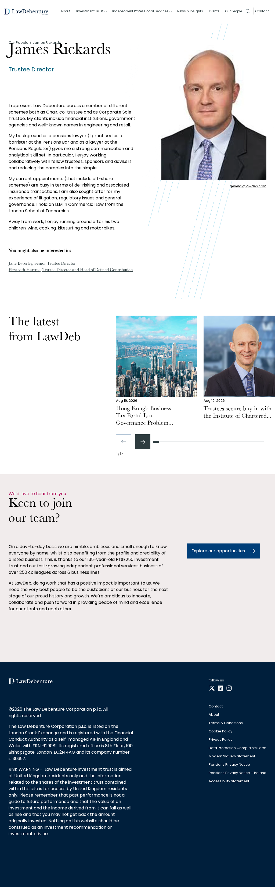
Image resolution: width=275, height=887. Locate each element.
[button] (247, 11)
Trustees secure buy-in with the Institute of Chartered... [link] (238, 412)
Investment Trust (89, 11)
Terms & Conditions (226, 723)
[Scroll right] (142, 441)
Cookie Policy (220, 731)
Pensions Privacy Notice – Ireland (237, 773)
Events (214, 11)
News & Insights (190, 11)
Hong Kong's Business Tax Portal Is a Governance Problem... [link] (144, 416)
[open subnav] (105, 12)
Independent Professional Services (140, 11)
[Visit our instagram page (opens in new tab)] (229, 688)
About (65, 11)
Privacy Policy (220, 740)
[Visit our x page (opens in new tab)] (212, 688)
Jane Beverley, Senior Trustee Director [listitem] (42, 264)
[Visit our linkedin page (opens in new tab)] (220, 688)
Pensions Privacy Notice (229, 765)
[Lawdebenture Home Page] (26, 12)
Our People (233, 11)
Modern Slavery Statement (232, 756)
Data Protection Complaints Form (237, 748)
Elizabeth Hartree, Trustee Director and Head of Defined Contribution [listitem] (71, 270)
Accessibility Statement (229, 781)
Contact (262, 11)
